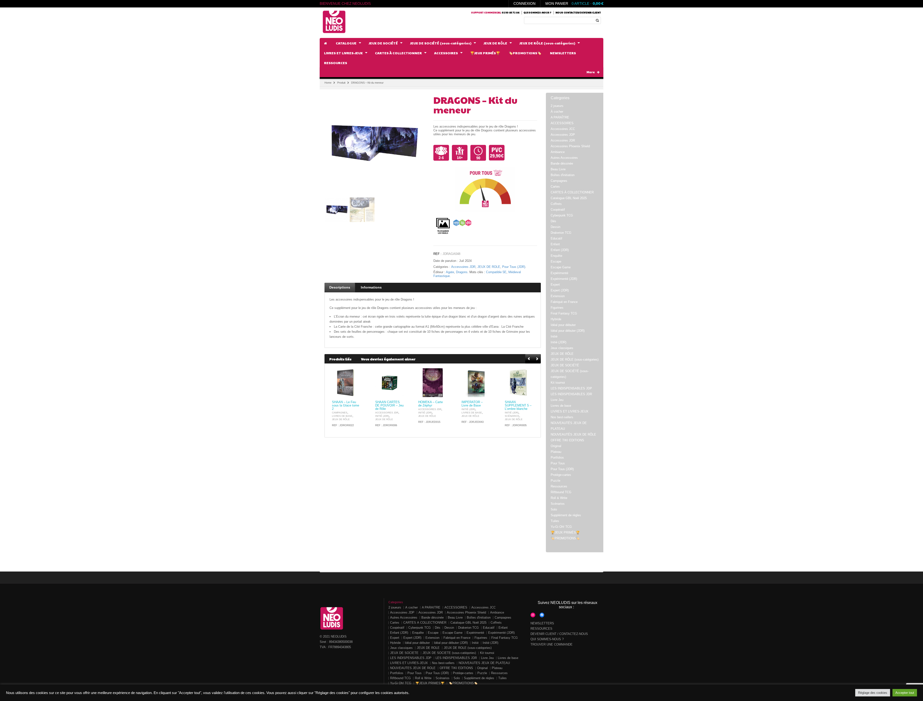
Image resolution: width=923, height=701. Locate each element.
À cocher (557, 111)
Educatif (556, 238)
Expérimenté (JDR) (564, 279)
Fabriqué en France (564, 302)
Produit (341, 82)
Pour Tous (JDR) (513, 267)
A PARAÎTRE (560, 117)
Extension (558, 296)
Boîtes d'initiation (562, 175)
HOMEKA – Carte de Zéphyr (430, 403)
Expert (555, 284)
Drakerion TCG (561, 232)
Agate (450, 272)
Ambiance (558, 152)
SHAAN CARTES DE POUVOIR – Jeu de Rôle (389, 405)
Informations (371, 287)
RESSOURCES (541, 628)
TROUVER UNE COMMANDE (551, 644)
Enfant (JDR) (560, 250)
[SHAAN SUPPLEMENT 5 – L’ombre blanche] (519, 382)
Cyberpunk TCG (562, 215)
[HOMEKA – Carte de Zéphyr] (432, 382)
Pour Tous (558, 463)
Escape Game (561, 267)
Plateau (556, 452)
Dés (553, 221)
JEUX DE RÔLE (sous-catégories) (575, 359)
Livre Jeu (557, 400)
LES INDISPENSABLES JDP (571, 388)
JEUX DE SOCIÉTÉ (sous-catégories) (449, 653)
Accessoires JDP (563, 134)
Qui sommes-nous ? (537, 12)
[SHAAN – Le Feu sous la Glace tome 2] (346, 382)
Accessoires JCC (563, 129)
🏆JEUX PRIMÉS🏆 (565, 532)
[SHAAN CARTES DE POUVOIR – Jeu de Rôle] (389, 382)
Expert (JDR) (560, 290)
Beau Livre (558, 169)
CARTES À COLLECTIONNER (572, 192)
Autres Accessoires (564, 158)
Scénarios (512, 416)
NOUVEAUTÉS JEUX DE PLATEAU (484, 663)
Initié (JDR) (382, 416)
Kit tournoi (558, 382)
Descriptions (339, 287)
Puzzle (555, 480)
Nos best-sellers (562, 417)
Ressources (559, 486)
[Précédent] (529, 359)
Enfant (555, 244)
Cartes (555, 186)
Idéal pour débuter (563, 325)
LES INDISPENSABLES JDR (571, 394)
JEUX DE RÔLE (488, 267)
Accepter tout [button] (904, 693)
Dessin (555, 227)
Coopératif (558, 209)
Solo (554, 509)
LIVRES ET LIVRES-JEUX (569, 411)
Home (327, 82)
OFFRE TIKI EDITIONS (567, 440)
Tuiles (555, 521)
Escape (556, 261)
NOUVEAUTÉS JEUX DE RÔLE (573, 434)
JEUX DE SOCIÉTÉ (565, 365)
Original (556, 446)
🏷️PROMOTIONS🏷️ (565, 538)
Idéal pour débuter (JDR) (568, 330)
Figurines (557, 307)
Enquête (556, 256)
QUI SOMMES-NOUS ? (547, 639)
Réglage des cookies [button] (872, 693)
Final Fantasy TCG (564, 313)
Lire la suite (354, 393)
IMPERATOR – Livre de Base (472, 403)
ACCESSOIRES (562, 123)
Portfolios (557, 457)
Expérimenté (559, 273)
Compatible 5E (496, 272)
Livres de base (342, 416)
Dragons (462, 272)
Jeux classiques (562, 348)
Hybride (556, 319)
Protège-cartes (561, 475)
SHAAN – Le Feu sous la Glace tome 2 (345, 405)
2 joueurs (557, 106)
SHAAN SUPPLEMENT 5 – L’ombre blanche (518, 405)
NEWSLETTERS (542, 623)
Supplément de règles (566, 515)
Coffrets (556, 204)
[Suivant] (537, 359)
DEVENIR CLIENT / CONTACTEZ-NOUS (559, 634)
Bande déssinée (562, 163)
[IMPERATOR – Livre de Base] (476, 382)
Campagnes (339, 412)
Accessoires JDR (463, 267)
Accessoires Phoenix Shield (570, 146)
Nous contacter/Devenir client (578, 12)
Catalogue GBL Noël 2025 (569, 198)
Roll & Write (559, 498)
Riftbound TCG (561, 492)
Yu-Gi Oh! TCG (561, 527)
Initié (554, 336)
